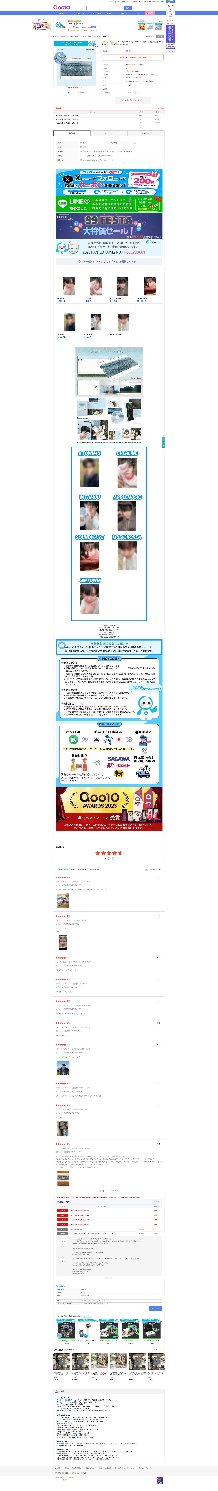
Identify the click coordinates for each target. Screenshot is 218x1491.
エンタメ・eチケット (74, 36)
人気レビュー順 (62, 869)
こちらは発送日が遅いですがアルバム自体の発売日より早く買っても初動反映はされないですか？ (93, 1233)
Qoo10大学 (156, 2)
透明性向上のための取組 (79, 1473)
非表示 (157, 1201)
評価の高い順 (82, 869)
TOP (168, 51)
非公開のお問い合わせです (78, 1229)
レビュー (109, 133)
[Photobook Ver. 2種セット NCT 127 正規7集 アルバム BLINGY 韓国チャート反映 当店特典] (109, 1329)
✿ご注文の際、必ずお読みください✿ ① (80, 1224)
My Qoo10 (117, 2)
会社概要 (57, 1468)
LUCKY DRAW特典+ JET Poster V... (66, 1341)
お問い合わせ (155, 1308)
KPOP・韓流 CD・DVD (94, 36)
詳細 (140, 64)
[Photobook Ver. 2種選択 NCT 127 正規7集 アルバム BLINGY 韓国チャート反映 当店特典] (130, 1329)
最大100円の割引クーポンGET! (135, 57)
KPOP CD (105, 36)
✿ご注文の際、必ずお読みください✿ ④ (67, 116)
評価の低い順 (94, 869)
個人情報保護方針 (77, 1468)
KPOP (83, 36)
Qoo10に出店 (147, 2)
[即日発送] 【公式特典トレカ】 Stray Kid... (87, 1341)
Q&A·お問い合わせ (95, 30)
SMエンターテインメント (110, 42)
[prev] (100, 1191)
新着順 (73, 869)
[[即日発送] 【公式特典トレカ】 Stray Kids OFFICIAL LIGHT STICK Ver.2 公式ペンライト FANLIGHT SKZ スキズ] (87, 1329)
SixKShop (71, 23)
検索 (127, 8)
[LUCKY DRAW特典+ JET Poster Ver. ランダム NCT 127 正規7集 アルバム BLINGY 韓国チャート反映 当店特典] (66, 1329)
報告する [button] (82, 92)
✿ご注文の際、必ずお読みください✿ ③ (67, 119)
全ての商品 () (74, 27)
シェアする (73, 92)
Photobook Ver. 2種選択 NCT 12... (130, 1341)
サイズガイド (170, 23)
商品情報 (72, 133)
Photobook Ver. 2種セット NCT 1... (109, 1341)
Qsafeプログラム (143, 1468)
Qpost (134, 2)
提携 (100, 1468)
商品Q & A (146, 133)
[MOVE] (150, 13)
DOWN (173, 51)
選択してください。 (133, 92)
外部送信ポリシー (91, 1468)
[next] (118, 1191)
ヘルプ (139, 2)
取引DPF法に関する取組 (61, 1473)
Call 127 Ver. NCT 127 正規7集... (152, 1341)
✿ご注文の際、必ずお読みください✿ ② (67, 123)
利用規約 (66, 1468)
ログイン (109, 2)
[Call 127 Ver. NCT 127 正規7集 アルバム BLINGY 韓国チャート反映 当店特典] (151, 1329)
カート (170, 11)
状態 (62, 1206)
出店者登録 (108, 1468)
